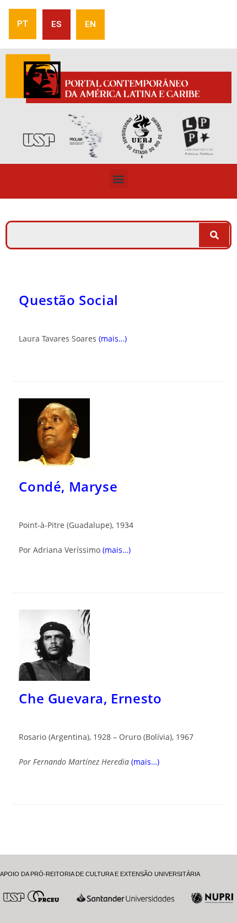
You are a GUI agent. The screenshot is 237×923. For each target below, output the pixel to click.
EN (90, 24)
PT (22, 24)
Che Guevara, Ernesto (90, 698)
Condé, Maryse (68, 486)
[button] (119, 178)
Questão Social (68, 300)
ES (56, 24)
